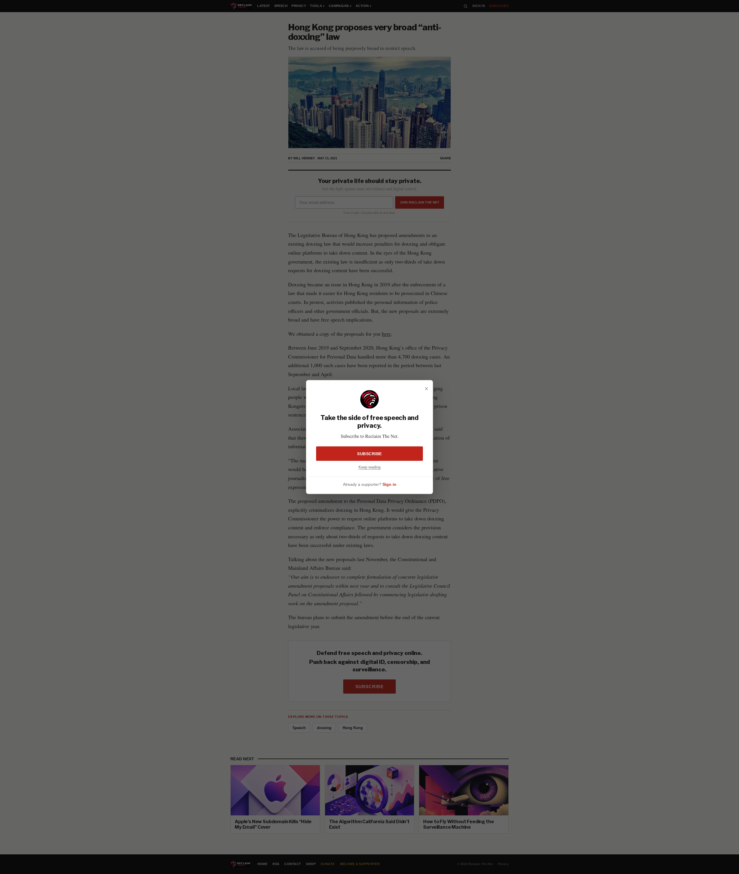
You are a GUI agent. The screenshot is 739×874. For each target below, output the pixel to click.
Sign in (389, 484)
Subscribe (369, 453)
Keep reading (369, 467)
